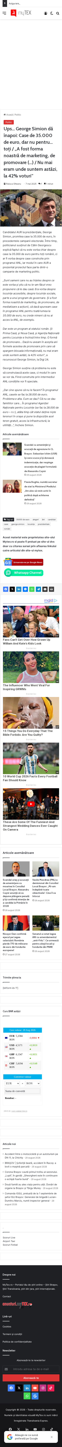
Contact (7, 1296)
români (7, 529)
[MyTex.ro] (22, 13)
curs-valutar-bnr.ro (19, 1111)
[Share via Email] (45, 589)
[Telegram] (38, 589)
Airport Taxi (9, 1241)
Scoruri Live (9, 1237)
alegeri (36, 519)
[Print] (51, 589)
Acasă (9, 114)
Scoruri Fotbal (10, 1244)
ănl (43, 519)
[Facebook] (5, 589)
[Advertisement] (31, 61)
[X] (12, 589)
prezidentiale (43, 524)
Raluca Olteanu (13, 183)
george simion (17, 524)
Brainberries (31, 648)
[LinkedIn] (18, 589)
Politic (18, 114)
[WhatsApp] (31, 589)
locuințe (31, 524)
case (6, 524)
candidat (52, 519)
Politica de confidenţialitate (17, 1341)
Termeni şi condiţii (12, 1334)
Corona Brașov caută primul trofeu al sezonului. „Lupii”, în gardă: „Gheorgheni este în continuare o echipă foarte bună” (31, 1176)
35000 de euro (22, 519)
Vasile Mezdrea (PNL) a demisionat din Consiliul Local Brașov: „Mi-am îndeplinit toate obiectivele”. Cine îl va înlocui (45, 888)
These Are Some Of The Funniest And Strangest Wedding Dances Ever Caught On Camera (30, 825)
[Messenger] (25, 589)
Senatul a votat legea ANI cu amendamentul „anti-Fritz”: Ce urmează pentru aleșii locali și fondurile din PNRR (45, 940)
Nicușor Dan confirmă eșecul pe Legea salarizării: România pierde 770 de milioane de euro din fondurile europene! (15, 942)
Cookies (7, 1326)
